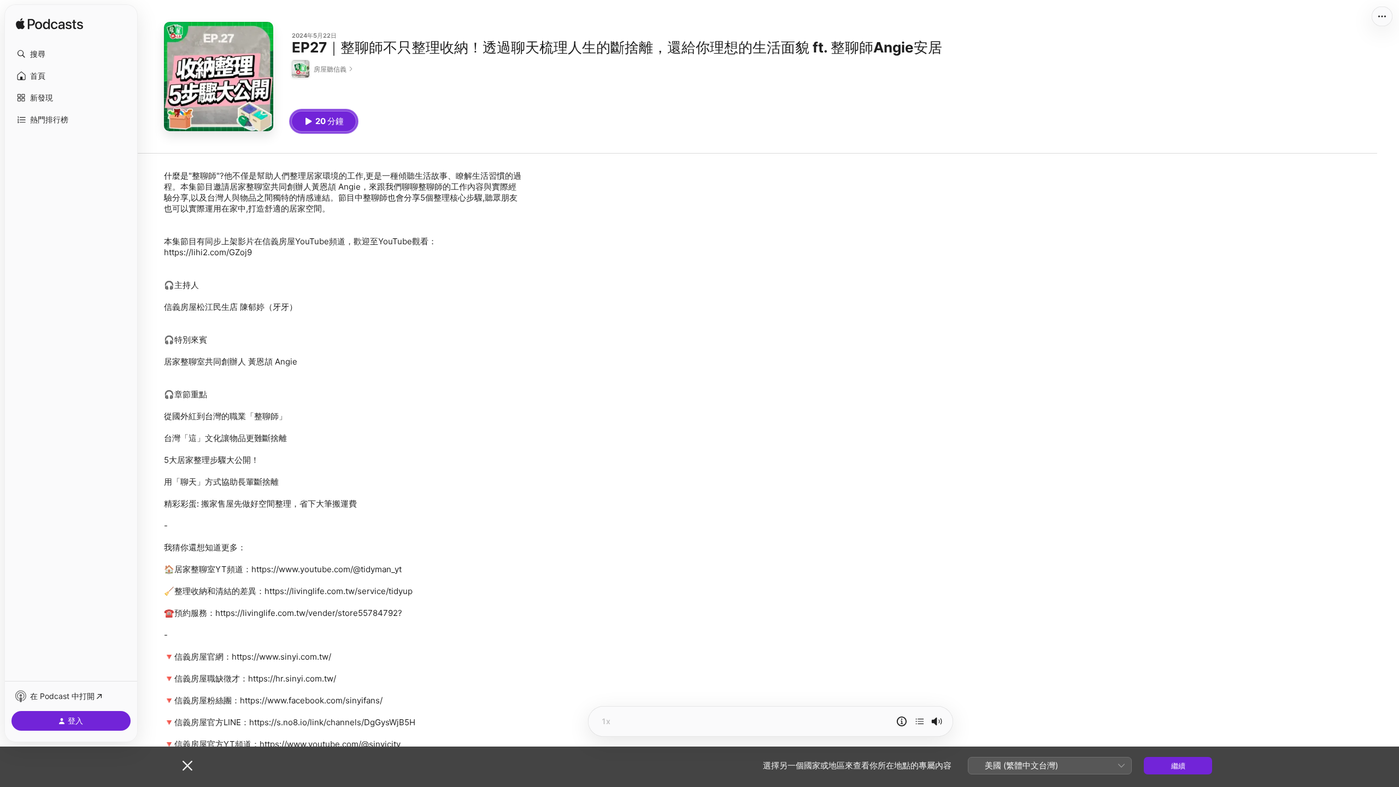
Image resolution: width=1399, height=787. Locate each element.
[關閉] (187, 766)
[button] (71, 54)
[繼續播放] (919, 721)
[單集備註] (901, 721)
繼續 (1178, 765)
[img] (49, 24)
